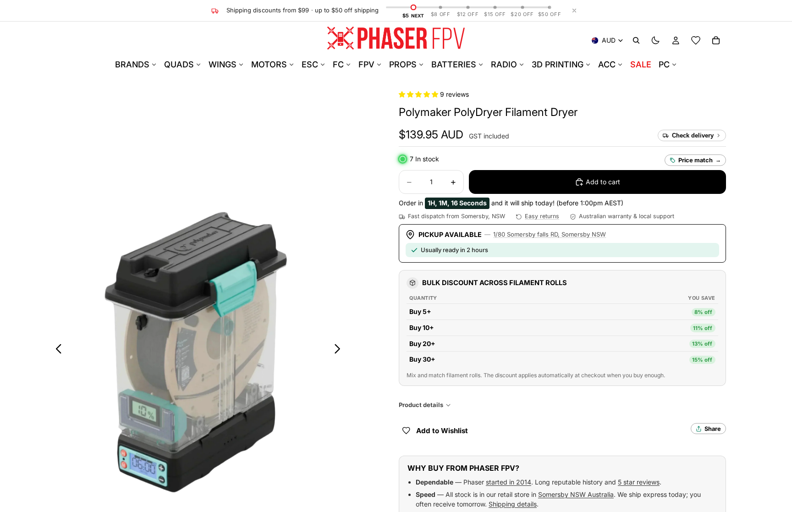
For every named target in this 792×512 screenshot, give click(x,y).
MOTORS (269, 64)
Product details (421, 404)
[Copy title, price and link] (588, 112)
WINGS (222, 64)
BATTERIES (453, 64)
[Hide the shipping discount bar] (574, 10)
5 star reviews (639, 482)
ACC (607, 64)
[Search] (636, 40)
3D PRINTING (557, 64)
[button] (419, 94)
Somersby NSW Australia (576, 494)
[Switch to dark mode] (655, 40)
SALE (640, 64)
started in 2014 (508, 482)
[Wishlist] (696, 40)
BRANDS (132, 64)
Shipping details (513, 504)
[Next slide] (340, 350)
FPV (366, 64)
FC (338, 64)
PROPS (403, 64)
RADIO (504, 64)
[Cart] (716, 40)
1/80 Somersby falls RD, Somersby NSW (549, 234)
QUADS (179, 64)
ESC (310, 64)
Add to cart (603, 182)
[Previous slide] (56, 350)
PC (664, 64)
